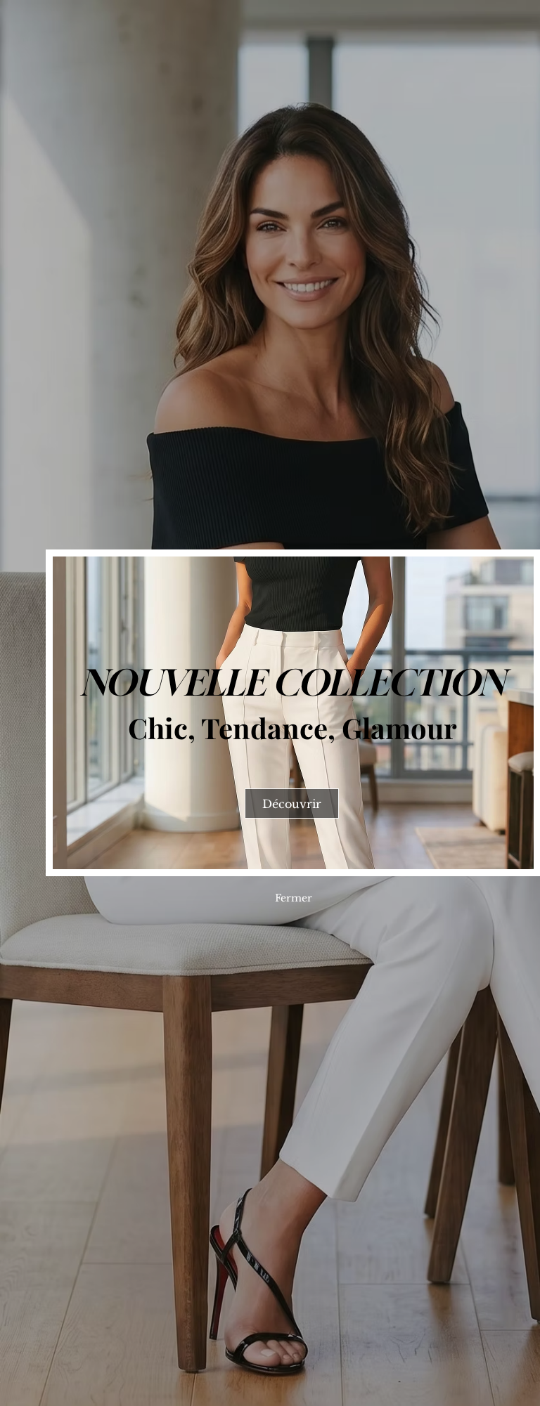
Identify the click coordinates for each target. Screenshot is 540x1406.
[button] (293, 898)
